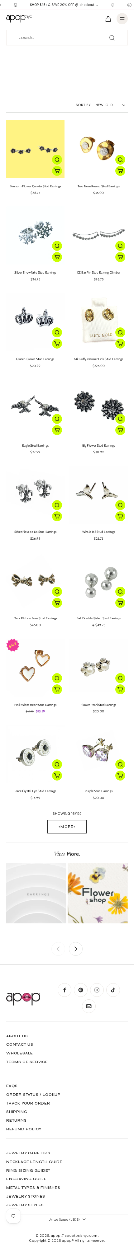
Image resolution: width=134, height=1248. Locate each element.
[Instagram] (97, 990)
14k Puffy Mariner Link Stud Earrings (98, 359)
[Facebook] (64, 990)
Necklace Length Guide (34, 1162)
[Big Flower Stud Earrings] (98, 408)
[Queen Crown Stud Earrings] (35, 322)
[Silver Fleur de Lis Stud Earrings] (35, 495)
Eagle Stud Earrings (35, 445)
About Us (17, 1036)
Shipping (16, 1112)
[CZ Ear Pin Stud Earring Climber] (98, 235)
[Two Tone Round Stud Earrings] (98, 149)
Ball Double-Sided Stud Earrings (99, 618)
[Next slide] (76, 949)
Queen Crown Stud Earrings (35, 359)
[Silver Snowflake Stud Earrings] (35, 235)
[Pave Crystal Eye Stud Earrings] (35, 754)
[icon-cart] (108, 18)
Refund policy (23, 1129)
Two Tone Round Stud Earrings (99, 186)
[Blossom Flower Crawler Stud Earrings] (35, 149)
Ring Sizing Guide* (28, 1170)
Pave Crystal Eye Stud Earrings (35, 791)
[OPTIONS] (57, 171)
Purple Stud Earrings (98, 791)
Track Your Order (28, 1103)
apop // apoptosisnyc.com (74, 1235)
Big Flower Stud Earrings (98, 445)
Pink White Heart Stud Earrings (35, 705)
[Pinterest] (81, 990)
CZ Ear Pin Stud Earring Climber (98, 272)
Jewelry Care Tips (28, 1153)
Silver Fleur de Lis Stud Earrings (35, 532)
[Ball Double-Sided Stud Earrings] (98, 581)
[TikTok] (113, 990)
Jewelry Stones (25, 1196)
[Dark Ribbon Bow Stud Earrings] (35, 581)
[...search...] (112, 37)
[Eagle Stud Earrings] (35, 408)
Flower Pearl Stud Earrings (98, 705)
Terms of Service (27, 1062)
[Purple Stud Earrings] (98, 754)
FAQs (12, 1086)
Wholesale (19, 1053)
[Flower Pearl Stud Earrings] (98, 668)
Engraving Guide (26, 1179)
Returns (16, 1120)
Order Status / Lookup (33, 1094)
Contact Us (19, 1044)
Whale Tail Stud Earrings (98, 532)
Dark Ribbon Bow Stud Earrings (35, 618)
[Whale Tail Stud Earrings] (98, 495)
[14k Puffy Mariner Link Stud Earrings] (98, 322)
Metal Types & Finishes (33, 1187)
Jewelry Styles (25, 1205)
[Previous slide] (58, 949)
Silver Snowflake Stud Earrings (35, 272)
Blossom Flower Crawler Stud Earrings (35, 186)
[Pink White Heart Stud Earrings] (35, 668)
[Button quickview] (57, 160)
